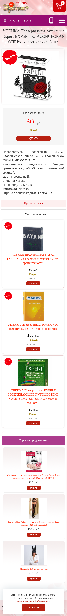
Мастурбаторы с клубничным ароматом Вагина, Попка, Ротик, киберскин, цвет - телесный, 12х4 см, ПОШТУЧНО (34, 476)
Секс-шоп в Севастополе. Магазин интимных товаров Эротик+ (15, 7)
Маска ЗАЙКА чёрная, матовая (34, 568)
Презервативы (33, 203)
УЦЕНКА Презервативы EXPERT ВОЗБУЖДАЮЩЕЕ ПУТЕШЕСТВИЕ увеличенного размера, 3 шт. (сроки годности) (33, 396)
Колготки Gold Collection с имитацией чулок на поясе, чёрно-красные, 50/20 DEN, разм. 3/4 (34, 523)
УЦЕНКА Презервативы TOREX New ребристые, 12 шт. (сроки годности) (33, 326)
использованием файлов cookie (33, 601)
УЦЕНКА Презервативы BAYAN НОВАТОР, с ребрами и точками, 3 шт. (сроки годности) (33, 258)
